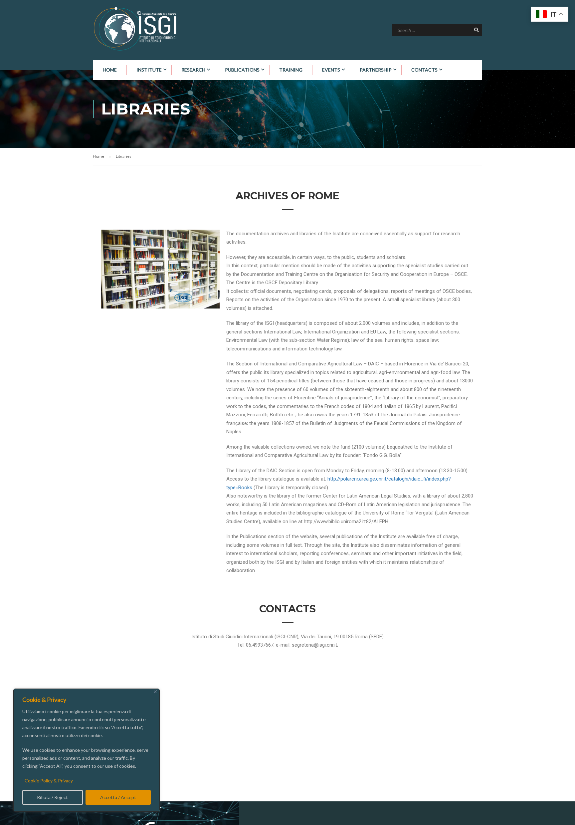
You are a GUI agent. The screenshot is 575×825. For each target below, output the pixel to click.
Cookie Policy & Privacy (49, 780)
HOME (110, 70)
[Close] (155, 691)
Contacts (424, 70)
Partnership (376, 70)
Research (193, 70)
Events (331, 70)
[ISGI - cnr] (136, 29)
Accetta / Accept (118, 797)
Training (290, 70)
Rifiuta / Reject (52, 797)
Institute (149, 70)
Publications (242, 70)
